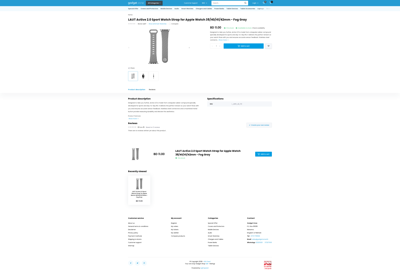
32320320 (259, 242)
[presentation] (129, 48)
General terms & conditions (138, 226)
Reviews (152, 89)
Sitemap (131, 246)
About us (131, 223)
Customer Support (191, 3)
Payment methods (135, 236)
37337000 (268, 242)
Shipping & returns (134, 239)
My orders (174, 226)
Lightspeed (204, 268)
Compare (174, 24)
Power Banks (219, 9)
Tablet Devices (232, 9)
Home (130, 15)
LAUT (144, 24)
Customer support (135, 242)
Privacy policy (133, 233)
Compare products (178, 236)
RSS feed (207, 261)
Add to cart (245, 46)
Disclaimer (132, 230)
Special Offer (133, 9)
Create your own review (260, 125)
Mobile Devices (166, 9)
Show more (223, 40)
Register (174, 223)
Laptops (261, 9)
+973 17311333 (255, 236)
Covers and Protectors (149, 9)
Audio (176, 9)
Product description (136, 89)
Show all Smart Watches (157, 24)
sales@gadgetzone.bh (260, 239)
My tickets (174, 230)
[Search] (245, 3)
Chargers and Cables (204, 9)
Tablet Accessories (247, 9)
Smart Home (271, 9)
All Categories (153, 3)
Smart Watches (187, 9)
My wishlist (175, 233)
